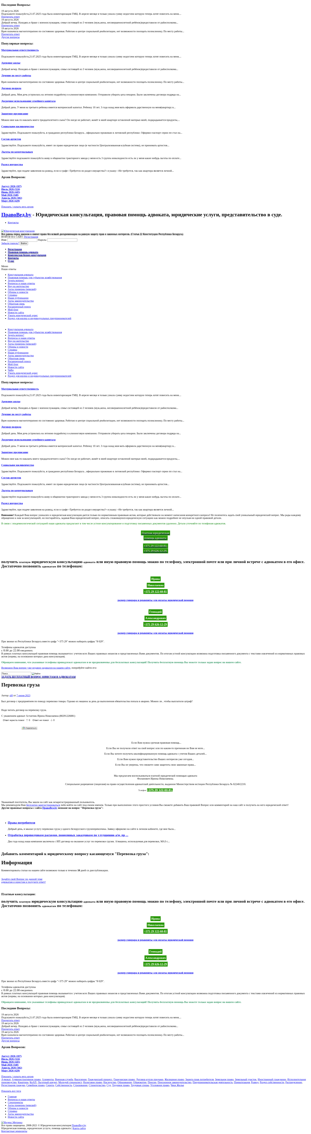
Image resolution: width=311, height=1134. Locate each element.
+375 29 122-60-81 (155, 591)
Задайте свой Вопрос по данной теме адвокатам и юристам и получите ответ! (23, 880)
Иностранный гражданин (272, 1079)
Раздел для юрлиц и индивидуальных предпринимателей (39, 318)
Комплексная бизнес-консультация (27, 255)
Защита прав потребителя (199, 1079)
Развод (255, 1082)
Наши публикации (18, 298)
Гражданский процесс (100, 1079)
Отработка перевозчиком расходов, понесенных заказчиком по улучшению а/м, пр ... (68, 835)
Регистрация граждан (13, 1085)
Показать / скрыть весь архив (17, 206)
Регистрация (31, 236)
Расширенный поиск (19, 306)
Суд (109, 1085)
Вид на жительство (18, 286)
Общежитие (139, 1082)
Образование (124, 1082)
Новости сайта (16, 312)
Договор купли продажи (149, 1079)
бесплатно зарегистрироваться (43, 805)
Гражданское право (124, 1079)
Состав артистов (11, 139)
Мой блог (13, 309)
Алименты (48, 1079)
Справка (12, 295)
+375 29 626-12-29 (155, 624)
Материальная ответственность (20, 50)
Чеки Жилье (177, 1085)
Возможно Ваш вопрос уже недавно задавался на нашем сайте (35, 667)
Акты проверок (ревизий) (22, 289)
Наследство (109, 1082)
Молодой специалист (70, 1082)
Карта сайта (79, 1128)
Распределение (293, 1082)
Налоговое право (92, 1082)
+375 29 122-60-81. (160, 790)
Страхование (80, 1085)
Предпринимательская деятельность (213, 1082)
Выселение (80, 1079)
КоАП (33, 1082)
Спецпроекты (15, 1102)
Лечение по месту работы (16, 75)
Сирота (50, 1085)
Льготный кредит (47, 1082)
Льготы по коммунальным (17, 151)
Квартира (23, 1082)
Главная (12, 1096)
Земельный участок (245, 1079)
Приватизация (242, 1082)
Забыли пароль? (10, 243)
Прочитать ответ (10, 16)
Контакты (13, 222)
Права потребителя (21, 822)
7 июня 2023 (23, 695)
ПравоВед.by (16, 214)
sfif (11, 695)
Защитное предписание (14, 113)
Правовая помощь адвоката (23, 252)
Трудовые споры (140, 1085)
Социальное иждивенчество (17, 126)
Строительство (97, 1085)
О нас (11, 260)
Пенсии (152, 1082)
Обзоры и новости (18, 292)
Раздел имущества (12, 164)
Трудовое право (120, 1085)
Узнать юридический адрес (23, 315)
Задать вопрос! (16, 280)
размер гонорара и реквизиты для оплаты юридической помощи (155, 600)
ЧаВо (11, 370)
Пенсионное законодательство (174, 1082)
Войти (24, 243)
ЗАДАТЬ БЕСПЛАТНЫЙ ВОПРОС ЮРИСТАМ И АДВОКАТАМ (38, 676)
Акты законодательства (21, 300)
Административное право (26, 1079)
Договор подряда (11, 88)
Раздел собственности (272, 1082)
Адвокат (6, 1079)
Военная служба (64, 1079)
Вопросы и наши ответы (21, 283)
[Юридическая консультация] (18, 231)
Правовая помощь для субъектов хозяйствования (35, 277)
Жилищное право (174, 1079)
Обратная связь (16, 303)
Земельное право (224, 1079)
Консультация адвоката (20, 274)
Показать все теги (11, 1091)
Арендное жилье (10, 62)
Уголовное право (159, 1085)
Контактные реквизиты (14, 1131)
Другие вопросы (10, 37)
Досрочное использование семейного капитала (28, 101)
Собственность (63, 1085)
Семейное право (35, 1085)
